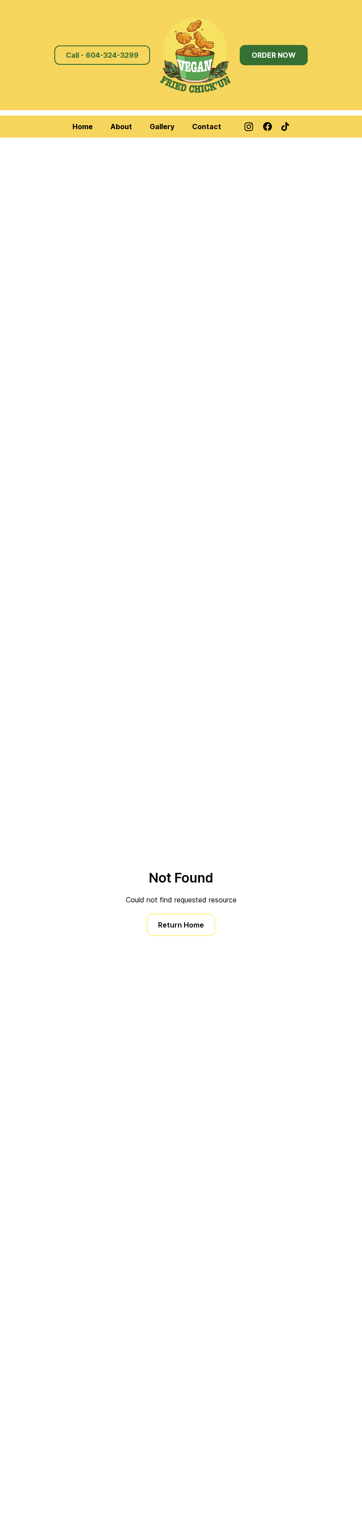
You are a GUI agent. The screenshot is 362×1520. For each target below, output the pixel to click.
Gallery (162, 126)
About (121, 126)
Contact (206, 126)
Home (82, 126)
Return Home (181, 924)
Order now (274, 55)
